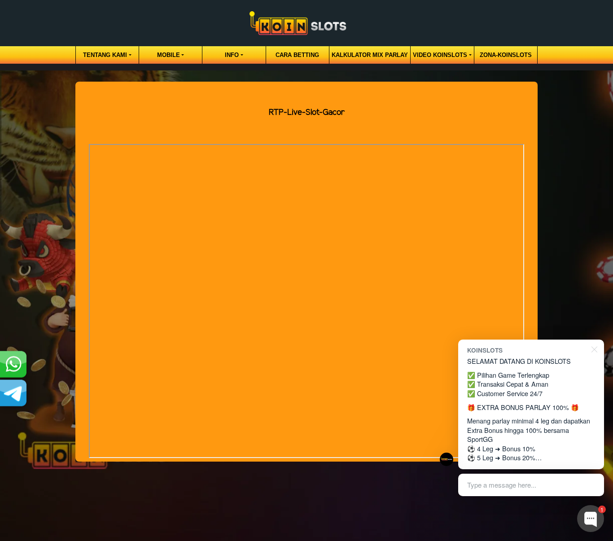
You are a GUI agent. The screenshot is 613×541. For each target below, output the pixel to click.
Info (232, 55)
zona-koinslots (506, 55)
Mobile (168, 55)
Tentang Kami (105, 55)
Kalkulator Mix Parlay (370, 55)
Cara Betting (297, 55)
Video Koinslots (440, 55)
